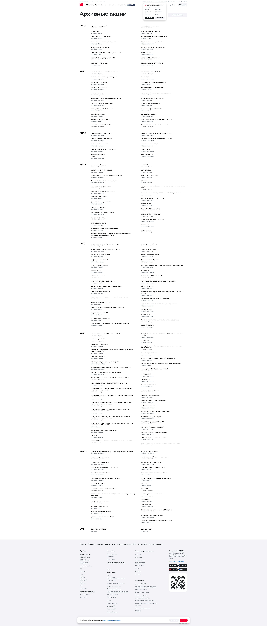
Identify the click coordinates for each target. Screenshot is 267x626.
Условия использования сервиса (143, 608)
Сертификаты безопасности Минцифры (145, 587)
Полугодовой (83, 597)
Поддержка (92, 544)
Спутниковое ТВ (111, 609)
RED (81, 569)
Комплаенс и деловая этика (142, 592)
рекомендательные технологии (112, 620)
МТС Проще (83, 583)
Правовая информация (141, 589)
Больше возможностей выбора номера (117, 592)
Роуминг (109, 575)
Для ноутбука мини (112, 554)
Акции (113, 544)
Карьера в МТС (142, 544)
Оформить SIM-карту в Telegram (115, 583)
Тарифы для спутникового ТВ (87, 592)
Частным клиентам (84, 1)
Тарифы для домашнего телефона (116, 563)
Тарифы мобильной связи (86, 566)
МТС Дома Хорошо (84, 560)
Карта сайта (138, 611)
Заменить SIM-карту (112, 594)
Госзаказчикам (98, 1)
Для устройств (111, 551)
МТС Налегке (83, 588)
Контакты (100, 544)
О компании (83, 544)
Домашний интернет (112, 603)
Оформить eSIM (111, 580)
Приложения (138, 571)
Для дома (109, 600)
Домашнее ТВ (110, 606)
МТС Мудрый (83, 580)
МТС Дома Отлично (85, 557)
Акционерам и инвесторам (156, 544)
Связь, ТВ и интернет (85, 554)
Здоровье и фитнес (140, 563)
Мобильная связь (111, 572)
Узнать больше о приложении (176, 561)
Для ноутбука (110, 556)
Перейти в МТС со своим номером (116, 578)
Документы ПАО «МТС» (141, 584)
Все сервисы (138, 574)
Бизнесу (91, 1)
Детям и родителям (140, 560)
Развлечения (138, 554)
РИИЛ (81, 585)
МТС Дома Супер (84, 563)
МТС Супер (82, 571)
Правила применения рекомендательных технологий (146, 604)
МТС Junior (82, 577)
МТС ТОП (82, 574)
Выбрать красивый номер (114, 589)
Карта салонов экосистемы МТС (127, 544)
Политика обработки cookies (142, 598)
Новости (107, 544)
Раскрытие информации (141, 595)
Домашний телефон (112, 612)
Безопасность (138, 557)
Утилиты (137, 568)
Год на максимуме (84, 594)
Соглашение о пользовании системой (144, 600)
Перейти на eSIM (111, 597)
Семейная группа (139, 565)
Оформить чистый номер (113, 586)
